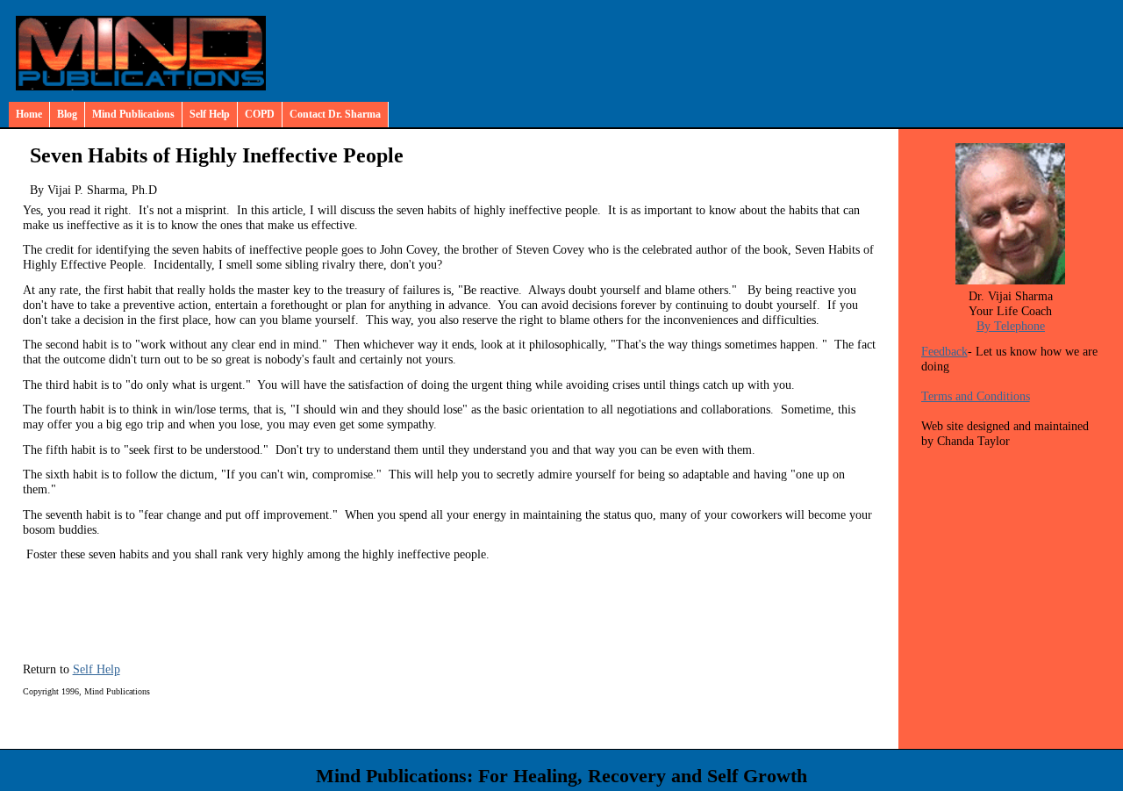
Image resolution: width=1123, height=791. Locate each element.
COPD (260, 114)
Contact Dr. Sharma (335, 114)
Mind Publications (133, 114)
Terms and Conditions (975, 396)
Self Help (210, 114)
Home (29, 114)
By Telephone (1010, 326)
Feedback (944, 351)
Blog (67, 114)
